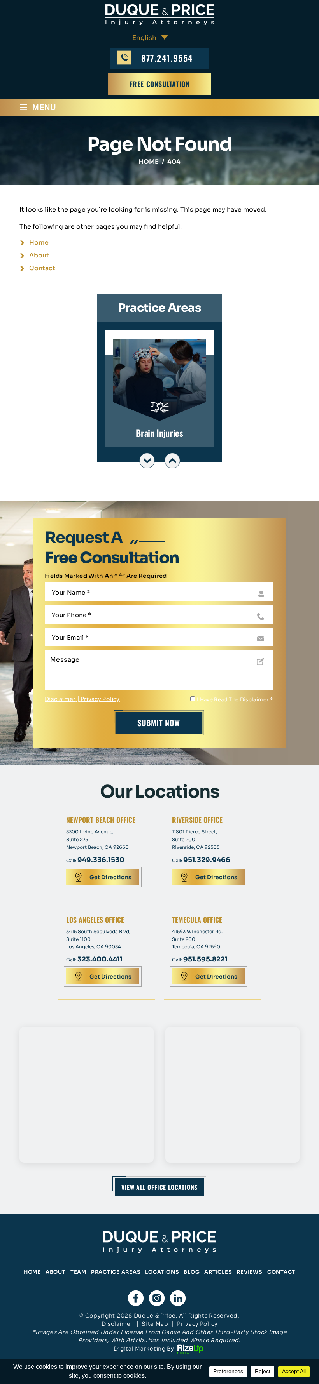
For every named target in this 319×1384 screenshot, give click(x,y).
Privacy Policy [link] (197, 1323)
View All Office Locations (159, 1187)
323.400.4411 (100, 959)
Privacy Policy (100, 698)
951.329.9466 (206, 860)
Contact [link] (42, 268)
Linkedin (178, 1298)
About (56, 1272)
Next (172, 460)
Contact (281, 1272)
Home (32, 1272)
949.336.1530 (100, 860)
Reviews (249, 1272)
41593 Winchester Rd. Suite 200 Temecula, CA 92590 (197, 939)
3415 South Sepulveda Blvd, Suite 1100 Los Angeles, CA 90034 (98, 939)
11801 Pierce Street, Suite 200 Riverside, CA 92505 (195, 839)
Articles (218, 1272)
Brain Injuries (159, 388)
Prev (147, 460)
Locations (162, 1272)
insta (157, 1298)
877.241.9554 (167, 58)
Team (78, 1272)
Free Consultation (160, 84)
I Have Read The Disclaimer (235, 699)
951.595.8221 (205, 959)
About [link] (39, 255)
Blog (192, 1272)
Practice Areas (116, 1272)
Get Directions (110, 877)
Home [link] (39, 242)
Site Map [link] (155, 1323)
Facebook (136, 1298)
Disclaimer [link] (117, 1323)
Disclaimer (60, 699)
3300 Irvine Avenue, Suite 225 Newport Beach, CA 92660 (97, 839)
